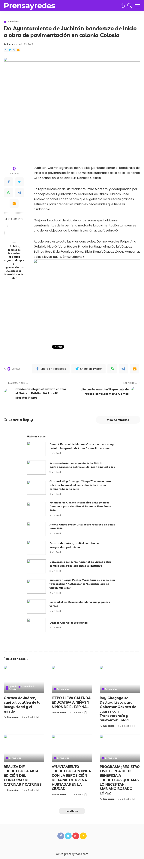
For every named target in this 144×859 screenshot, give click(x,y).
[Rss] (83, 836)
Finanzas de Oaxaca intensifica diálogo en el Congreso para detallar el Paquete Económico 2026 (81, 506)
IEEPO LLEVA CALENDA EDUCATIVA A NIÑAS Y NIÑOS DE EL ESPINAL (71, 702)
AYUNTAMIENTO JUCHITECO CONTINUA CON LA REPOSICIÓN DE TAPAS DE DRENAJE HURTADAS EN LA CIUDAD (71, 777)
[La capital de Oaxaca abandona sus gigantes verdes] (36, 607)
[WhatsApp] (8, 192)
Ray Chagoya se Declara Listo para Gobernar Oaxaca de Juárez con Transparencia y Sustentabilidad (118, 709)
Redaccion (9, 44)
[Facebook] (6, 50)
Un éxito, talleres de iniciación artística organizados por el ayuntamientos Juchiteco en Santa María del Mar (14, 262)
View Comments (118, 419)
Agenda (13, 687)
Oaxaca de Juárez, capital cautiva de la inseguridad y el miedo (22, 704)
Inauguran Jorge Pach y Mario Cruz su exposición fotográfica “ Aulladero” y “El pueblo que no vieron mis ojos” (82, 583)
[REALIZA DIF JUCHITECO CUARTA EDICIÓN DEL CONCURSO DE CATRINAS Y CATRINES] (24, 748)
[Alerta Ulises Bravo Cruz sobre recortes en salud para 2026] (36, 529)
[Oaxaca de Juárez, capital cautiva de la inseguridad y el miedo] (36, 548)
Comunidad (13, 22)
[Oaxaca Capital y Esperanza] (36, 625)
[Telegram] (14, 50)
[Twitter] (10, 50)
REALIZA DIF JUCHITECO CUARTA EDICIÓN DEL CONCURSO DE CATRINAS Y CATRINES (22, 775)
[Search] (129, 5)
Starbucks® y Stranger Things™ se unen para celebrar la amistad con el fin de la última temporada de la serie (80, 485)
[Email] (18, 50)
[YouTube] (75, 836)
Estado (12, 689)
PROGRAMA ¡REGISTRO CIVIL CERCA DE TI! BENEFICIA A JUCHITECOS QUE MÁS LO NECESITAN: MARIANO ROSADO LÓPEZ (120, 780)
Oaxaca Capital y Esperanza (69, 622)
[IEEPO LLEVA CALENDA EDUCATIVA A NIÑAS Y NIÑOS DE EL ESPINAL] (72, 679)
